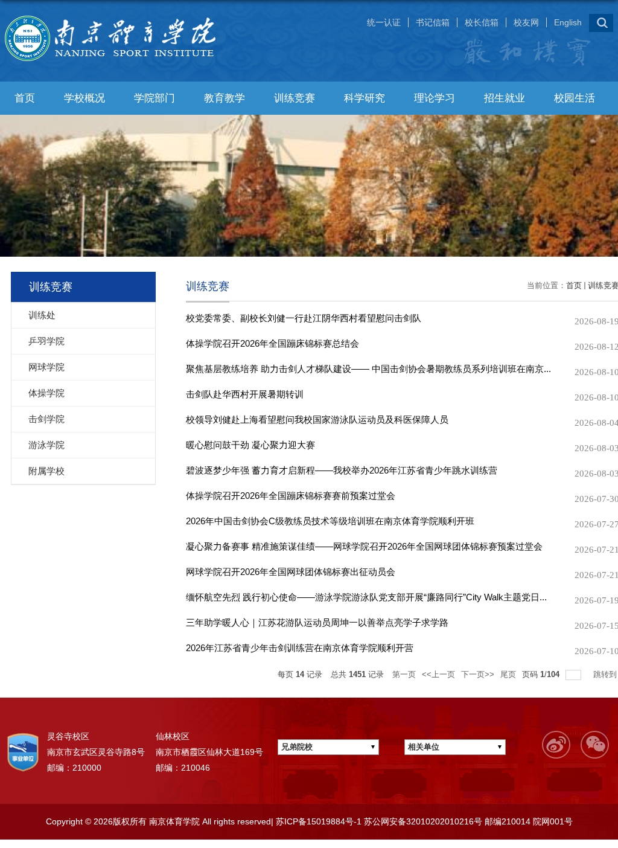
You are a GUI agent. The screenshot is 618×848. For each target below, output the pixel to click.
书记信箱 (433, 22)
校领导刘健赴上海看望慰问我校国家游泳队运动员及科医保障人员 (317, 419)
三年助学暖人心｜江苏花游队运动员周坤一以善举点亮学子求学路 (317, 622)
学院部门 (154, 98)
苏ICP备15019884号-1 (317, 821)
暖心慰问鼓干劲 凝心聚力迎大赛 (250, 445)
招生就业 (504, 98)
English (568, 22)
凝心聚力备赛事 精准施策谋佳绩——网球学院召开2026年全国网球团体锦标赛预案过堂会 (364, 546)
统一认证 (384, 22)
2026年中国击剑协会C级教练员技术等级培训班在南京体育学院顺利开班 (330, 521)
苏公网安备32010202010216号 (422, 821)
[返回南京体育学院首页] (116, 16)
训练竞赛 (294, 98)
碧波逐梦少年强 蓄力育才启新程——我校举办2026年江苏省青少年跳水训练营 (341, 470)
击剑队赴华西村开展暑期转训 (245, 394)
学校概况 (84, 98)
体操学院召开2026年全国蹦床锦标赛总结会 (272, 343)
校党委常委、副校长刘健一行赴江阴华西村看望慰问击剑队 (303, 318)
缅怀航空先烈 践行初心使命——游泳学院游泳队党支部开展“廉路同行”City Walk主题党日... (366, 597)
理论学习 (434, 98)
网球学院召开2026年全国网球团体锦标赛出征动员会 (290, 572)
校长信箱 (482, 22)
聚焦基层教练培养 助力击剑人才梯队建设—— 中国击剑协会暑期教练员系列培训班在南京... (368, 369)
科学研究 (364, 98)
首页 (24, 98)
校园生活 (574, 98)
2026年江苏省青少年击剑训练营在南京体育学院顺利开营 (299, 648)
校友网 (526, 22)
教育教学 (224, 98)
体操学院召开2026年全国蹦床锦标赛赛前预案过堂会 (290, 495)
